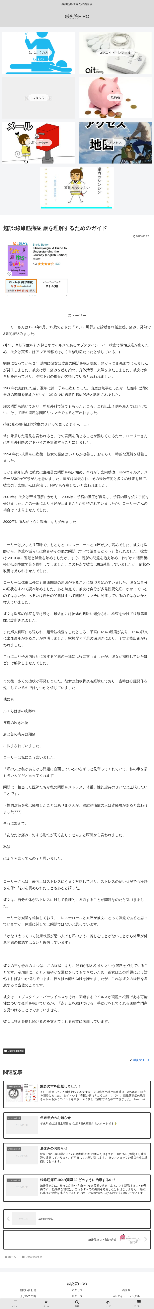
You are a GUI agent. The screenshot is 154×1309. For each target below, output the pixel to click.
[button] (142, 837)
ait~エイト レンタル (126, 1296)
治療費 (126, 1290)
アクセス (77, 1290)
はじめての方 (27, 1296)
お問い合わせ (27, 1290)
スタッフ (77, 1296)
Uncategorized (16, 1050)
